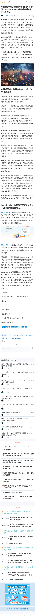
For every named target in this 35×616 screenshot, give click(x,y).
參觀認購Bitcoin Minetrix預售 (14, 326)
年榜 (19, 446)
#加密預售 (5, 338)
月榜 (15, 446)
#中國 (9, 335)
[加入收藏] (30, 2)
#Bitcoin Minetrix (28, 335)
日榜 (6, 446)
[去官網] (4, 2)
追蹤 (31, 15)
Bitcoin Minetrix (6, 212)
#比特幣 (21, 335)
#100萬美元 (12, 338)
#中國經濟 (15, 335)
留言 (24, 446)
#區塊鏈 (18, 338)
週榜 (10, 446)
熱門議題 (17, 507)
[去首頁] (9, 2)
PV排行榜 (17, 442)
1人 (4, 341)
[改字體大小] (27, 2)
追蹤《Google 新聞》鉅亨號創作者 (17, 609)
